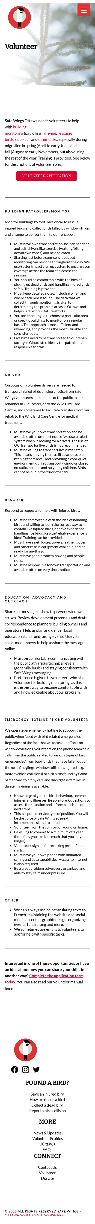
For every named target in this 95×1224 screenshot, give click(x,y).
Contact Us (47, 1167)
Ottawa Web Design (23, 1215)
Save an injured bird (47, 1094)
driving (50, 133)
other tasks (47, 139)
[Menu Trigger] (83, 9)
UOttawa (47, 1144)
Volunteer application (46, 176)
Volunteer (47, 1172)
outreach (22, 139)
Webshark (54, 1215)
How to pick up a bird (47, 1099)
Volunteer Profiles (47, 1138)
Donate (47, 1178)
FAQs (47, 1149)
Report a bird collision (47, 1110)
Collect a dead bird (47, 1105)
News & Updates (47, 1133)
